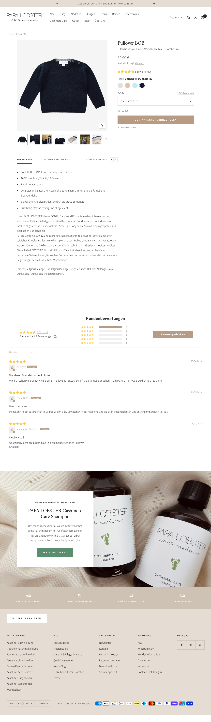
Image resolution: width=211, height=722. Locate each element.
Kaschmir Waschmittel (19, 683)
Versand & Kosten (109, 654)
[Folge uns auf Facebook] (181, 644)
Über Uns (100, 21)
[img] (17, 361)
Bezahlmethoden (108, 666)
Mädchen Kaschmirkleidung (22, 648)
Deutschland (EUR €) (19, 703)
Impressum (144, 666)
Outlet (75, 21)
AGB (140, 642)
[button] (126, 71)
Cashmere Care (58, 21)
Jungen (91, 14)
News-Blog (59, 666)
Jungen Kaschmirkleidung (21, 654)
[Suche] (188, 17)
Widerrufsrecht (146, 648)
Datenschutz (145, 660)
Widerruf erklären (26, 618)
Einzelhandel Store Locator (68, 672)
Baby (63, 14)
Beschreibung (24, 159)
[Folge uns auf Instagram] (190, 644)
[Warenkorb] (202, 17)
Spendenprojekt (108, 672)
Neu (52, 14)
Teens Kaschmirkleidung (20, 660)
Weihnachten (14, 689)
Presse (57, 678)
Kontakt (103, 648)
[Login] (195, 17)
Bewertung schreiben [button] (173, 334)
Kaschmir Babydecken (19, 678)
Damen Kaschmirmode (19, 666)
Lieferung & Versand (96, 159)
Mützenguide (60, 648)
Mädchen (76, 14)
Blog (87, 21)
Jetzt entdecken (55, 552)
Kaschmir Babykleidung (20, 642)
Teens (103, 14)
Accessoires (132, 14)
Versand (139, 63)
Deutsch (174, 17)
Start (9, 34)
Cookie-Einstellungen (150, 672)
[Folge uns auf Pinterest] (199, 644)
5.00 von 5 (42, 332)
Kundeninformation (149, 654)
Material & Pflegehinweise (58, 159)
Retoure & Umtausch (110, 660)
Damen (116, 14)
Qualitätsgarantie (63, 660)
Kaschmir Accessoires (19, 672)
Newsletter (105, 642)
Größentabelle (186, 93)
